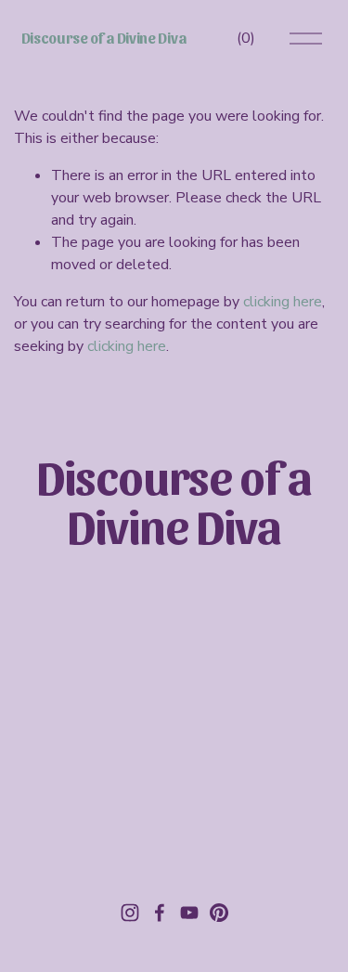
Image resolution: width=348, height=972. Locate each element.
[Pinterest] (219, 912)
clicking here (282, 302)
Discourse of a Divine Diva (104, 37)
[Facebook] (159, 912)
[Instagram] (130, 912)
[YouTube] (189, 912)
